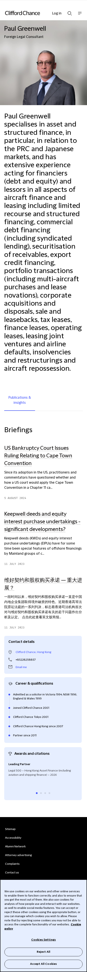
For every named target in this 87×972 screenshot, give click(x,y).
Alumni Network (15, 846)
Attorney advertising (18, 855)
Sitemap (10, 829)
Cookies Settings (43, 939)
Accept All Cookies (43, 964)
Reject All (43, 952)
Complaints (12, 864)
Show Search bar (70, 12)
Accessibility (13, 838)
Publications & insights (19, 400)
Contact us (12, 872)
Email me (21, 667)
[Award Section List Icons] (37, 793)
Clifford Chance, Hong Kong (33, 652)
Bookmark (78, 631)
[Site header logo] (37, 13)
